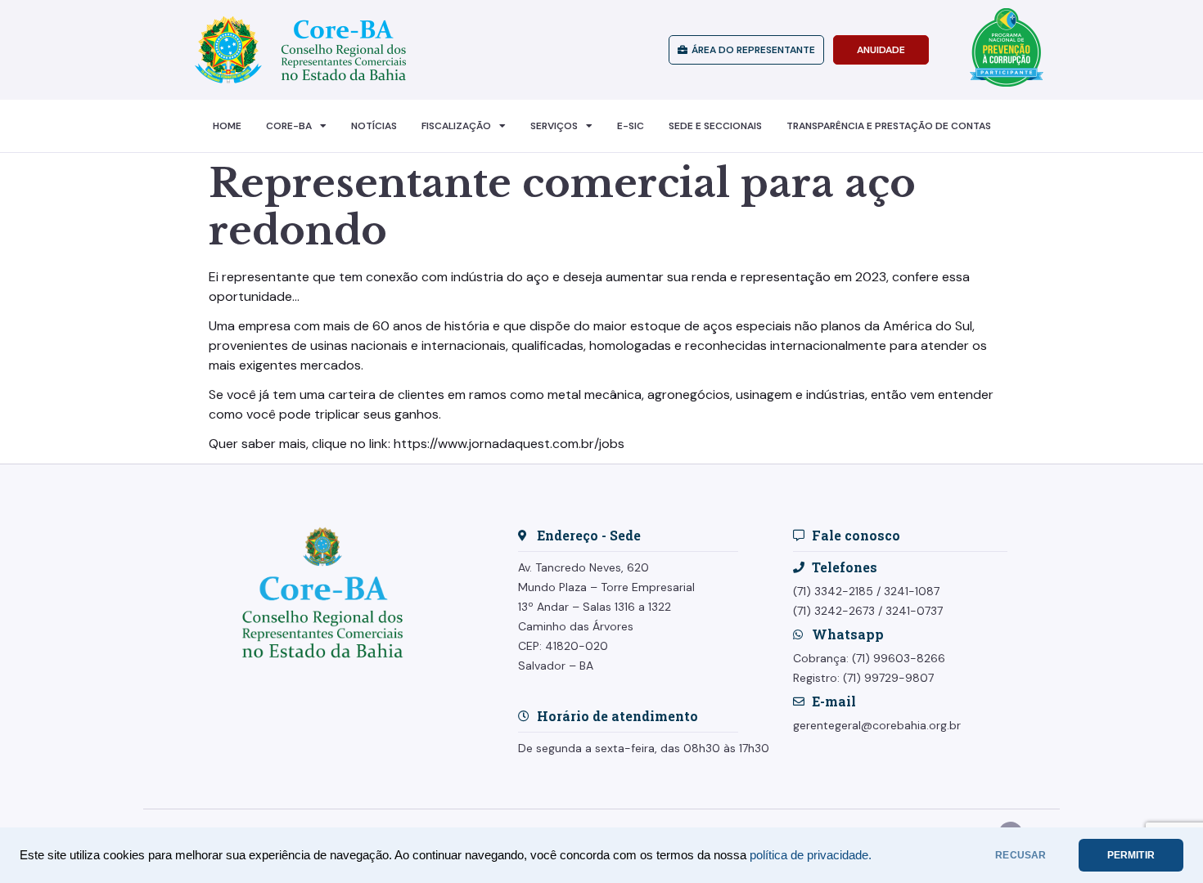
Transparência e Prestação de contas (888, 125)
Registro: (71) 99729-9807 (863, 677)
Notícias (374, 125)
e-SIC (630, 125)
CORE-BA (289, 125)
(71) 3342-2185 (833, 591)
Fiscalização (456, 125)
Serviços (554, 125)
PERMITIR (1131, 855)
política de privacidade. (811, 855)
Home (227, 125)
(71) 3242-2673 (834, 610)
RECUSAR (1020, 855)
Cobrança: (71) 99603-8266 (869, 658)
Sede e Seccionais (715, 125)
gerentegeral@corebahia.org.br (877, 725)
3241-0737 (914, 610)
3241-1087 (911, 591)
